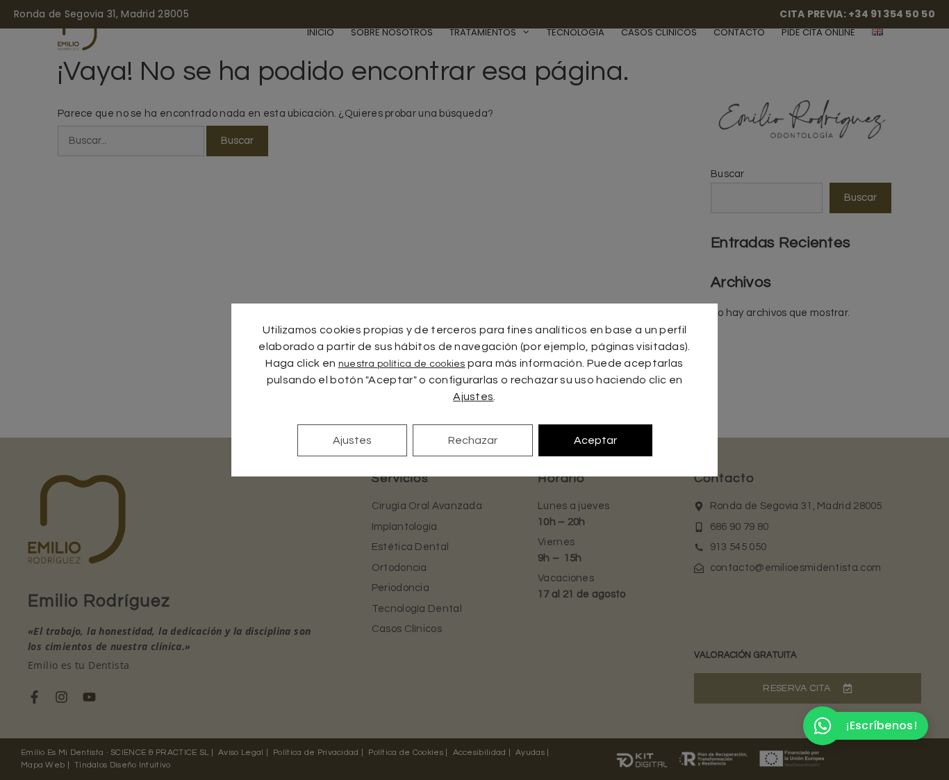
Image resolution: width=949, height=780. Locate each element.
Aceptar (595, 440)
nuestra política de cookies (401, 364)
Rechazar (472, 440)
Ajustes (473, 396)
